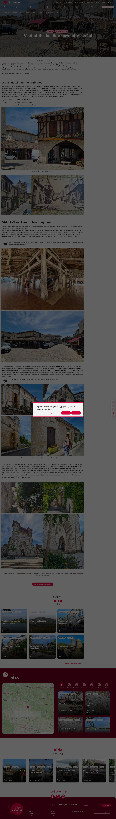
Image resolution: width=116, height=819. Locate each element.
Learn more (56, 413)
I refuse (67, 413)
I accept (77, 413)
